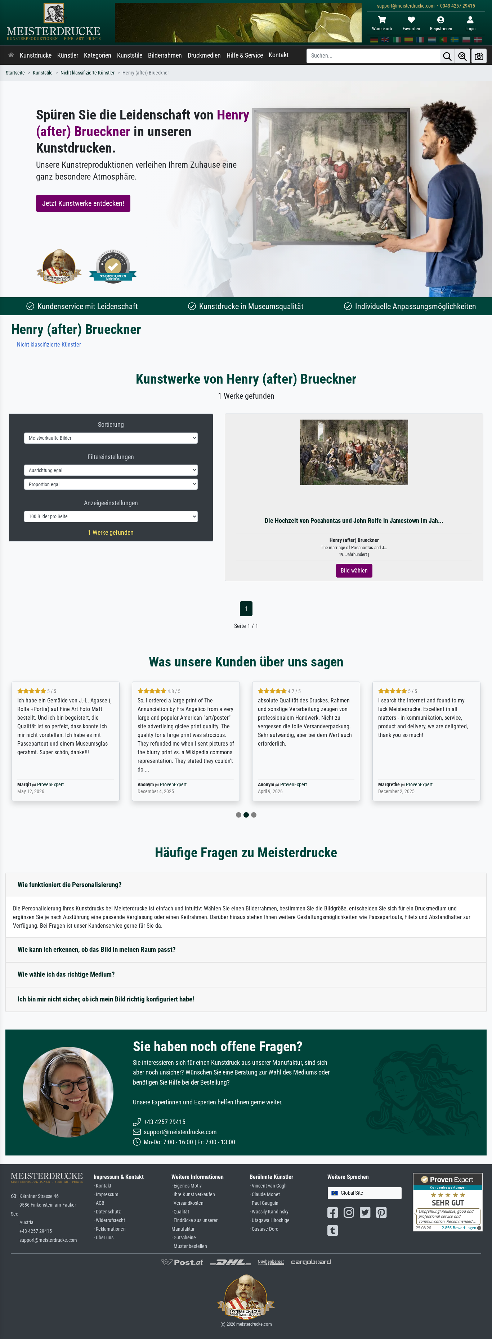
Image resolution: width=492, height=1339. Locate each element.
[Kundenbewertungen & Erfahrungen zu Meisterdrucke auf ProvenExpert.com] (113, 266)
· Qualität (180, 1212)
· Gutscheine (183, 1238)
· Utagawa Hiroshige (270, 1220)
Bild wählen (354, 570)
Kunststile (129, 55)
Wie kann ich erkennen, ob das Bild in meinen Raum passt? (97, 949)
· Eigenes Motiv (186, 1186)
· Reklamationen (110, 1229)
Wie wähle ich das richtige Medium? (66, 974)
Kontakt (279, 55)
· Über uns (103, 1238)
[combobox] (365, 1193)
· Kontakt (102, 1186)
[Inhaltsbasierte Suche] (462, 56)
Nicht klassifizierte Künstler (88, 73)
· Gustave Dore (264, 1229)
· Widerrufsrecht (109, 1220)
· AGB (99, 1203)
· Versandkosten (187, 1203)
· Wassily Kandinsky (269, 1212)
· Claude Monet (265, 1194)
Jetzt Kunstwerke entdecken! (83, 203)
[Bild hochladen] (479, 56)
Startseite (15, 73)
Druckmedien (204, 55)
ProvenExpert (50, 785)
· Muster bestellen (189, 1246)
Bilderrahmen (165, 55)
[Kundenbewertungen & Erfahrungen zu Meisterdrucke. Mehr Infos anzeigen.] (448, 1201)
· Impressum (106, 1194)
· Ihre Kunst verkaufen (193, 1194)
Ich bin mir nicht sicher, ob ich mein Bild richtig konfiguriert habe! (106, 999)
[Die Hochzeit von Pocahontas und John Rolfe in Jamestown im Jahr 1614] (354, 452)
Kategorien (97, 55)
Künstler (67, 55)
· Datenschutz (107, 1212)
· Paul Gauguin (264, 1203)
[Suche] (447, 56)
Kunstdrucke (36, 55)
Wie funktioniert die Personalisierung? (70, 885)
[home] (11, 55)
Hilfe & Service (245, 55)
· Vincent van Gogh (268, 1186)
